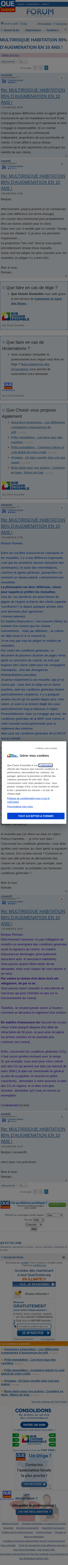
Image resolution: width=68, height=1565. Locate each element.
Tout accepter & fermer (35, 815)
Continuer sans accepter (46, 748)
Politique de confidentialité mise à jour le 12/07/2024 (28, 800)
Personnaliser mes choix (20, 806)
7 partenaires (45, 765)
